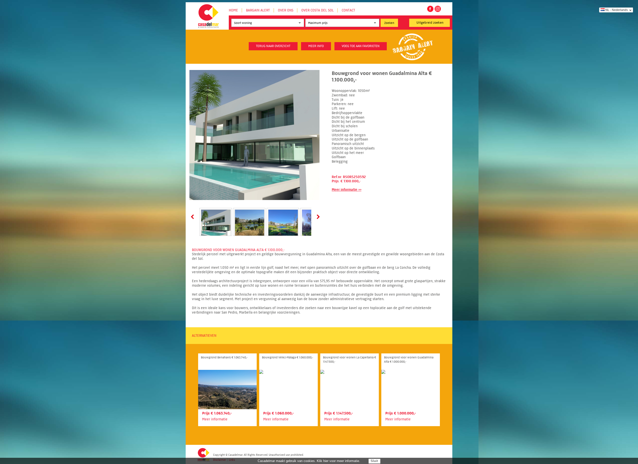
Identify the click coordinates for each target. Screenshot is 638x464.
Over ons (285, 10)
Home (233, 10)
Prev (193, 217)
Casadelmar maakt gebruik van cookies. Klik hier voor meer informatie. (309, 461)
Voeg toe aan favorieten (361, 46)
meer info (316, 46)
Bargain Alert (258, 10)
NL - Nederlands (616, 10)
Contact (348, 10)
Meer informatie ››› (346, 190)
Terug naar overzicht (273, 46)
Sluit (374, 461)
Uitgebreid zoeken (430, 23)
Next (317, 217)
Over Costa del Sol (317, 10)
